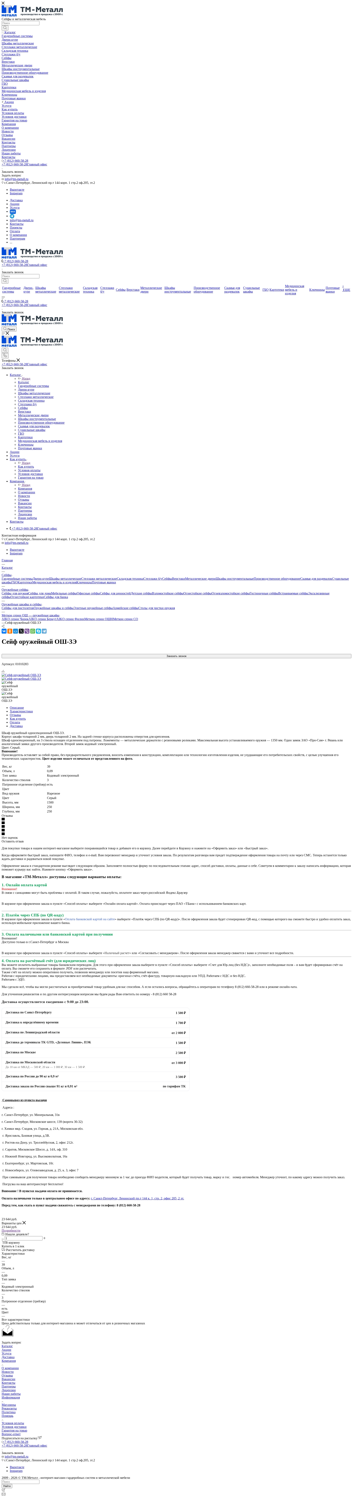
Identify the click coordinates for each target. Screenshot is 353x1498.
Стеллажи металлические (99, 578)
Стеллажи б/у (152, 578)
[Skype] (38, 631)
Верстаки (178, 578)
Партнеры (9, 1386)
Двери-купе (41, 578)
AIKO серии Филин (70, 619)
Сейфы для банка (56, 597)
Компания (25, 488)
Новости (8, 1371)
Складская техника (130, 578)
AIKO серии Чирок (15, 619)
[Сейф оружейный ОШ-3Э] (21, 675)
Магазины (9, 1405)
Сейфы (167, 578)
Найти (7, 1486)
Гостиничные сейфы (264, 593)
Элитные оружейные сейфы (93, 608)
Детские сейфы (141, 593)
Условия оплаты (13, 1423)
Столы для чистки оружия (156, 608)
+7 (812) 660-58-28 (15, 160)
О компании (10, 1368)
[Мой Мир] (15, 631)
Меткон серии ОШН (98, 619)
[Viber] (27, 631)
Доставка (16, 726)
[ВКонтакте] (4, 631)
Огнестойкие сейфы (197, 593)
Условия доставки (14, 1427)
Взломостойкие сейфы (167, 593)
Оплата (15, 722)
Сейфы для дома (39, 593)
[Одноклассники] (9, 631)
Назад (26, 378)
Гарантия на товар (14, 1430)
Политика (9, 1412)
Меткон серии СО (125, 619)
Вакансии (8, 1379)
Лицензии (9, 1390)
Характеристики (21, 711)
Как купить (26, 466)
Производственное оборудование (277, 578)
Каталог (23, 382)
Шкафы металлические (65, 578)
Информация (11, 1397)
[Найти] (5, 28)
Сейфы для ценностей (115, 593)
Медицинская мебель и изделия (54, 582)
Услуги (6, 1353)
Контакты (8, 1382)
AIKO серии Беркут (42, 619)
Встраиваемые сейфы (293, 593)
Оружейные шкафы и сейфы (54, 608)
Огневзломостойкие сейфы (231, 593)
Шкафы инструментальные (235, 578)
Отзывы (15, 715)
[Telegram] (44, 631)
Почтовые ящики (104, 582)
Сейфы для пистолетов (18, 608)
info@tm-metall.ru (16, 179)
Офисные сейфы (88, 593)
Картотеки (25, 582)
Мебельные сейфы (64, 593)
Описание (17, 707)
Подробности (11, 1230)
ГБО (14, 582)
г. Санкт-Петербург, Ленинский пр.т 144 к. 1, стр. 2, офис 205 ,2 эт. (137, 1198)
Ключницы (84, 582)
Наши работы (11, 1393)
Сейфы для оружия (15, 593)
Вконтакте (17, 189)
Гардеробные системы (17, 578)
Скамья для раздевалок (316, 578)
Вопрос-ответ (11, 1434)
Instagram (16, 193)
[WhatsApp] (32, 631)
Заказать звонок (176, 656)
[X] (21, 631)
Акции (6, 1349)
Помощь (7, 1416)
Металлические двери (200, 578)
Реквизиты (9, 1408)
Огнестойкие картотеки (27, 597)
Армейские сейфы (125, 608)
